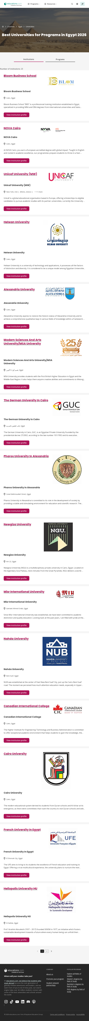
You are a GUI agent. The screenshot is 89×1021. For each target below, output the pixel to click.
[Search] (72, 4)
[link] (30, 26)
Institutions (28, 59)
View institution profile (16, 115)
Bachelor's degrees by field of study (75, 985)
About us (49, 974)
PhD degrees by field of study (76, 990)
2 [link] (46, 951)
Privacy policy (70, 1014)
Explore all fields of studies (74, 975)
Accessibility (80, 1014)
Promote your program (55, 979)
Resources (51, 4)
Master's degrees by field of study (74, 980)
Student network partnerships (52, 984)
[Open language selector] (77, 4)
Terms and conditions (57, 1014)
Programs (34, 4)
